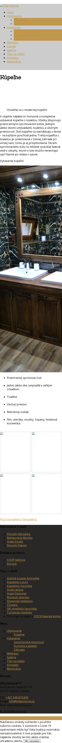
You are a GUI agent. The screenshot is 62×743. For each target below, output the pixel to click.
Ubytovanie (14, 16)
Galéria (11, 50)
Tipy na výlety (16, 54)
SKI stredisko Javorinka (22, 609)
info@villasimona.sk (22, 701)
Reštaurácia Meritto (20, 538)
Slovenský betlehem (20, 601)
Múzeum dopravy (18, 597)
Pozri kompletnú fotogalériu (19, 519)
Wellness (12, 42)
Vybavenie (13, 27)
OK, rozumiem (32, 741)
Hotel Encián (15, 541)
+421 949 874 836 (17, 697)
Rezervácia (14, 61)
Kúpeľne (19, 24)
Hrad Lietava (15, 590)
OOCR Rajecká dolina (47, 616)
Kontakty (13, 58)
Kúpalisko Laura (17, 582)
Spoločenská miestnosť (29, 35)
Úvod (10, 12)
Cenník (11, 46)
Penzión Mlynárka (18, 534)
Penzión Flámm (17, 545)
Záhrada (19, 39)
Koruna (12, 564)
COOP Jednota (16, 560)
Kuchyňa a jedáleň (25, 31)
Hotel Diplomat (17, 593)
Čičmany (12, 605)
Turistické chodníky (19, 612)
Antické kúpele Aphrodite (23, 578)
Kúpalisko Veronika (19, 586)
